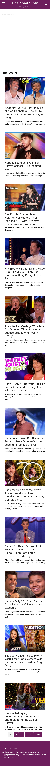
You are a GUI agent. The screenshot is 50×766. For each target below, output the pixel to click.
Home (4, 14)
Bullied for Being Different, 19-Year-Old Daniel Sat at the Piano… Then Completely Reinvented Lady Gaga (23, 551)
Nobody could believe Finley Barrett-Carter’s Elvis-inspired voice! (23, 166)
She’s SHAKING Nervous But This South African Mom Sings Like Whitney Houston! (25, 387)
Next (37, 734)
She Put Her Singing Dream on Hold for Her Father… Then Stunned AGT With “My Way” (23, 217)
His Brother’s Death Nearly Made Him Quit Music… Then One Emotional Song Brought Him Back (25, 273)
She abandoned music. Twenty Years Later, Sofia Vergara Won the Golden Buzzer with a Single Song (24, 660)
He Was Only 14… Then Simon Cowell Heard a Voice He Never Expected (24, 604)
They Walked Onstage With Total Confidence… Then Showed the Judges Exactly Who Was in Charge (25, 331)
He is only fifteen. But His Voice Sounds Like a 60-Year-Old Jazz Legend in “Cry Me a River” (24, 441)
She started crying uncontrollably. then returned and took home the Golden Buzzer (23, 718)
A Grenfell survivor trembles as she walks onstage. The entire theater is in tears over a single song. (24, 112)
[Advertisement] (25, 43)
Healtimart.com (25, 3)
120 (29, 734)
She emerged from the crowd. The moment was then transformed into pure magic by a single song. (24, 494)
